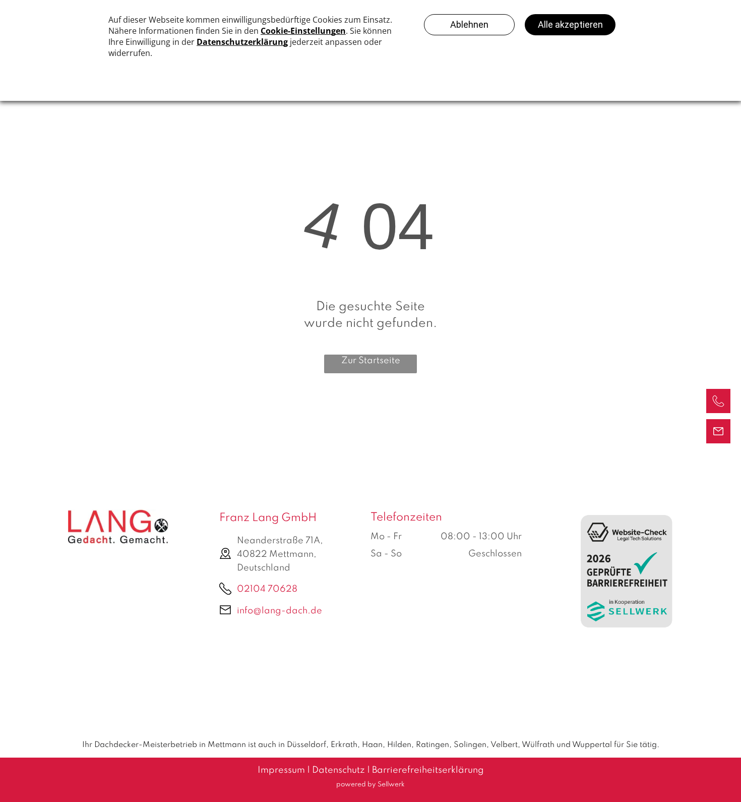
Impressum (281, 770)
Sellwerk (391, 784)
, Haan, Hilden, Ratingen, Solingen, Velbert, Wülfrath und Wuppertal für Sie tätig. (508, 745)
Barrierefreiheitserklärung (428, 770)
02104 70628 (267, 589)
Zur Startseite (370, 360)
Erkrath (344, 745)
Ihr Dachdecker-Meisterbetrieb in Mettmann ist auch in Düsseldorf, (205, 745)
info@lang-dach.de (279, 610)
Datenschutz (338, 770)
